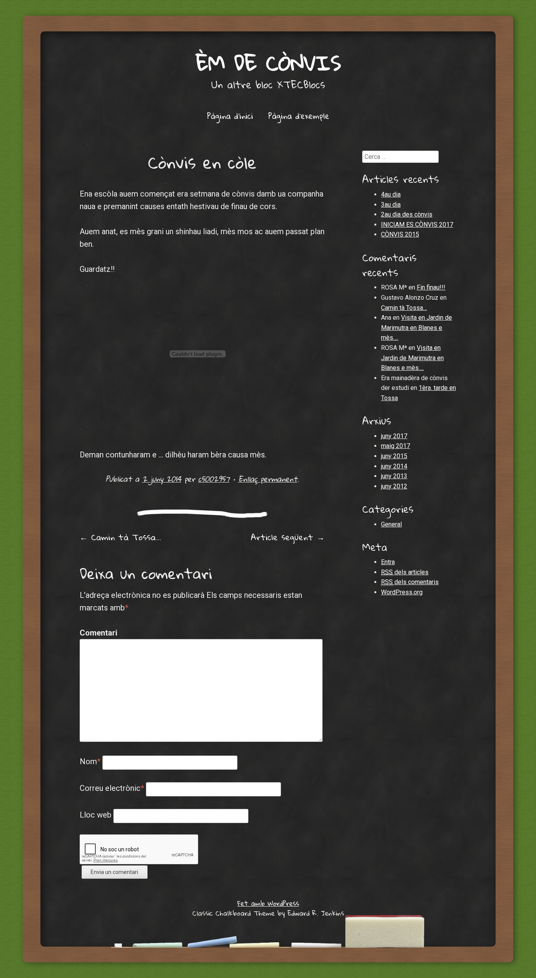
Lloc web (95, 815)
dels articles (404, 572)
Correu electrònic (112, 788)
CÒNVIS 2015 (400, 234)
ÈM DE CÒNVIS (268, 62)
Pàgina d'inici (230, 115)
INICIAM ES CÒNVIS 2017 (417, 224)
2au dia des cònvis (406, 214)
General (391, 524)
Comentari (96, 632)
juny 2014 (394, 466)
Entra (388, 562)
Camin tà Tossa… (120, 537)
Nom (90, 761)
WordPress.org (402, 592)
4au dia (391, 194)
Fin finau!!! (431, 287)
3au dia (391, 204)
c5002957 (214, 479)
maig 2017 (395, 446)
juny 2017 (394, 436)
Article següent (288, 537)
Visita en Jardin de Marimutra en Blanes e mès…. (416, 327)
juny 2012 (394, 486)
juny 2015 (394, 456)
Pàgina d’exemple (298, 115)
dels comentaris (410, 582)
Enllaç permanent (267, 479)
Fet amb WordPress (268, 903)
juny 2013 (394, 476)
